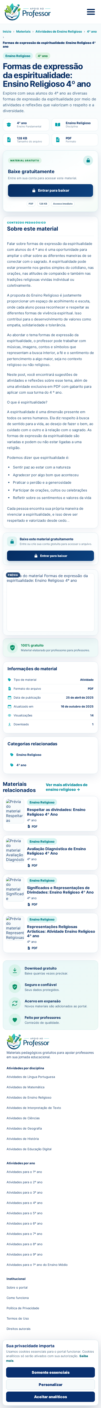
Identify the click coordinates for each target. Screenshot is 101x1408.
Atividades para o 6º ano (25, 1223)
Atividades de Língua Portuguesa (31, 1077)
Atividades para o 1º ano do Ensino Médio (37, 1265)
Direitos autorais (19, 1329)
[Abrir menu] (91, 12)
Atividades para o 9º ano (25, 1254)
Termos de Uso (18, 1318)
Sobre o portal (17, 1287)
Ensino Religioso (28, 755)
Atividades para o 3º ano (25, 1192)
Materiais (23, 31)
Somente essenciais (51, 1372)
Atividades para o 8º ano (25, 1244)
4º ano (92, 31)
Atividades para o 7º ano (24, 1234)
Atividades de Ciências (23, 1118)
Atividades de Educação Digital (29, 1149)
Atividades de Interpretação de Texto (34, 1108)
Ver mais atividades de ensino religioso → (67, 787)
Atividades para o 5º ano (25, 1213)
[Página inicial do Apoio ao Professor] (32, 11)
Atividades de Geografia (24, 1128)
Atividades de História (23, 1139)
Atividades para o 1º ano (24, 1172)
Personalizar (50, 1384)
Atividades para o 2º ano (25, 1182)
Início (7, 31)
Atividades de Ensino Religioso (58, 31)
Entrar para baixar (53, 190)
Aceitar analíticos (50, 1396)
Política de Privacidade (23, 1308)
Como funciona (18, 1298)
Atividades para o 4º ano (25, 1203)
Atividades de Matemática (25, 1087)
